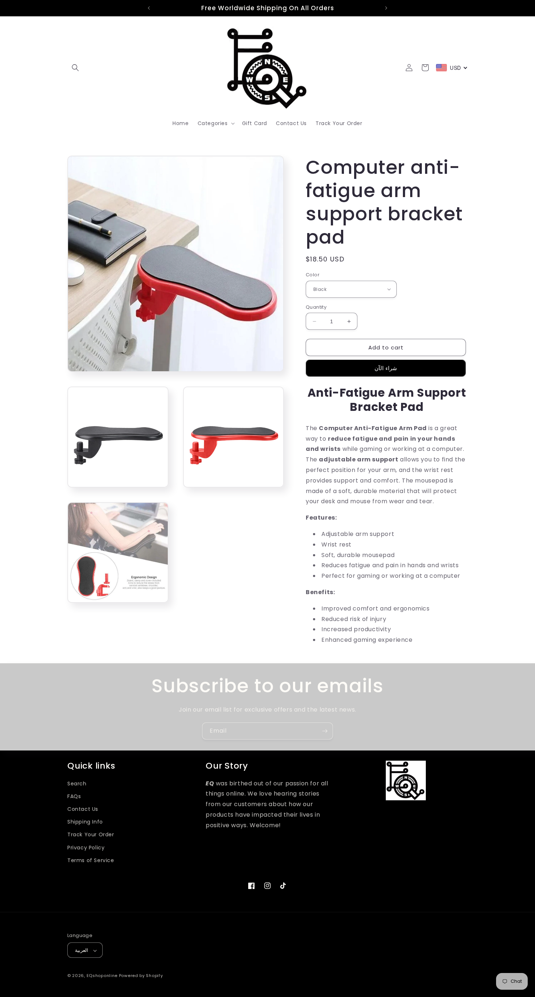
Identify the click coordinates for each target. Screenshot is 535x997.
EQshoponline (102, 976)
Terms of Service (90, 860)
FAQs (74, 796)
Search (77, 783)
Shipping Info (85, 821)
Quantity (316, 307)
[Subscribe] (325, 731)
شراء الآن (385, 368)
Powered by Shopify (141, 976)
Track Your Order (90, 834)
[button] (75, 68)
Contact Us (82, 809)
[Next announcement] (386, 8)
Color (313, 274)
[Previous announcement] (149, 8)
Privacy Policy (85, 847)
